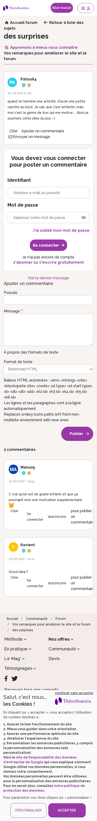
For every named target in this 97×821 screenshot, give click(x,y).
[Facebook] (6, 678)
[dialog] (48, 755)
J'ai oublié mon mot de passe (61, 230)
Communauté (37, 619)
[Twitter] (15, 678)
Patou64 (28, 79)
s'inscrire (59, 517)
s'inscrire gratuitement (61, 262)
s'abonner (23, 262)
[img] (83, 217)
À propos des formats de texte (31, 352)
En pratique (16, 648)
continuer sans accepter (74, 693)
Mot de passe (23, 205)
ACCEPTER (67, 810)
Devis (54, 658)
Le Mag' (12, 658)
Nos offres (59, 639)
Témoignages (18, 668)
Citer (13, 131)
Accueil (12, 619)
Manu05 (27, 467)
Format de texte (18, 361)
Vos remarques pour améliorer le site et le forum (51, 624)
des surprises (22, 630)
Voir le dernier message (48, 278)
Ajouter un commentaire (42, 131)
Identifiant (19, 180)
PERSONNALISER (28, 810)
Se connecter (35, 516)
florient (27, 545)
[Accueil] (17, 7)
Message (12, 311)
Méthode (13, 639)
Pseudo (10, 292)
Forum (61, 619)
